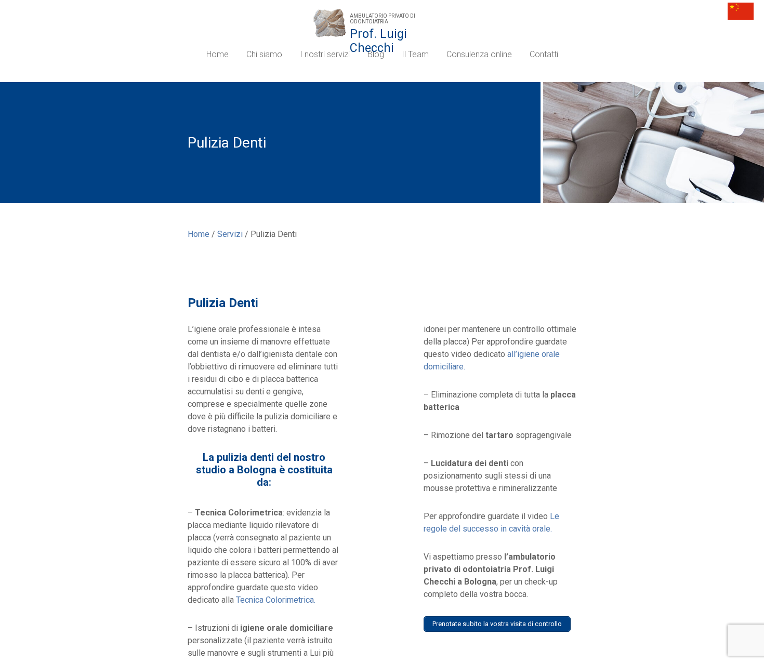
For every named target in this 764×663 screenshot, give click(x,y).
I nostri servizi (325, 54)
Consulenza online (479, 54)
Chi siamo (264, 54)
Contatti (544, 54)
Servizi (230, 234)
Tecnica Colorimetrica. (275, 600)
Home (217, 54)
